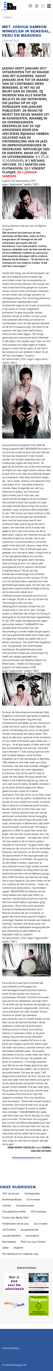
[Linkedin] (36, 6)
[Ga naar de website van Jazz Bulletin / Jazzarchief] (39, 1283)
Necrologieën (9, 1241)
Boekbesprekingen (12, 1199)
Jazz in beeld (40, 1223)
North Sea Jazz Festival (33, 1241)
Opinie (5, 1247)
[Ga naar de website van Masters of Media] (14, 1306)
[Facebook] (30, 6)
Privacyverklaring (10, 1348)
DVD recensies (38, 1211)
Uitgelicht (18, 1247)
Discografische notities (14, 1211)
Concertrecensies (25, 1205)
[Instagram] (42, 6)
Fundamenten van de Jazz (15, 1223)
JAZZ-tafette (9, 1229)
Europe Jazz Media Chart (15, 1217)
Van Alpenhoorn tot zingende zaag (20, 1253)
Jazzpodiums (32, 1235)
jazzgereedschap (29, 1229)
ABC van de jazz (11, 1193)
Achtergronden (32, 1193)
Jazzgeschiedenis (11, 1235)
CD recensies (33, 1199)
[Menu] (49, 5)
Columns (6, 1205)
